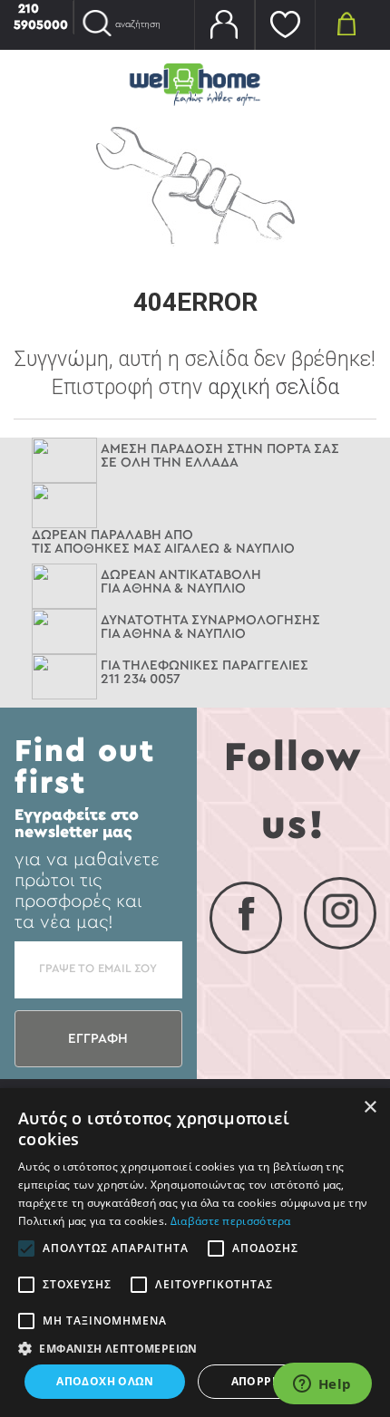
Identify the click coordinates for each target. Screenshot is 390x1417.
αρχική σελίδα (273, 387)
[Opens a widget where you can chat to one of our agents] (322, 1385)
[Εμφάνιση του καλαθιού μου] (346, 22)
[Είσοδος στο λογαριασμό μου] (224, 25)
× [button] (369, 1107)
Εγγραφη (98, 1039)
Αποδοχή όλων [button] (104, 1381)
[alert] (195, 1252)
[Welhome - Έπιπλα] (195, 84)
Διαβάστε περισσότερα (231, 1221)
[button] (195, 1348)
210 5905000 (41, 17)
